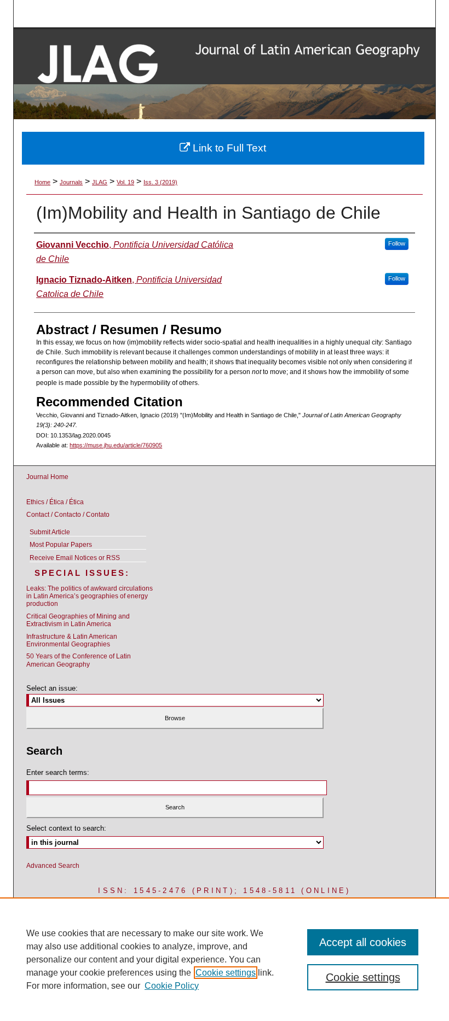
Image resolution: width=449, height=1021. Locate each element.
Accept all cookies (362, 942)
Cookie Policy (172, 985)
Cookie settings (225, 972)
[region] (224, 959)
